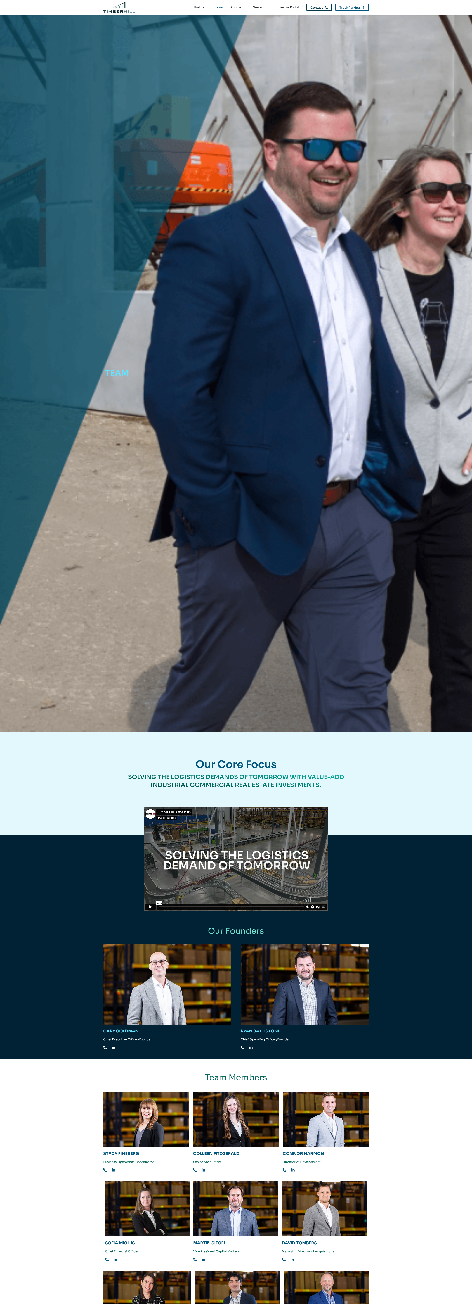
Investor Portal (288, 7)
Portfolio (201, 7)
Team (219, 7)
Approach (237, 7)
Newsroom (261, 7)
